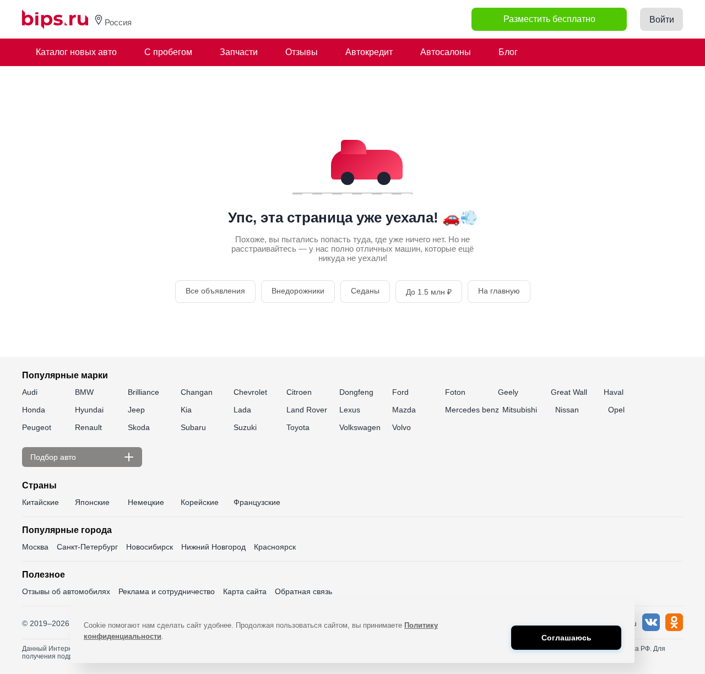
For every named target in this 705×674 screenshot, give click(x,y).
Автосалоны (445, 52)
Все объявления (215, 290)
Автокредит (369, 52)
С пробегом (168, 52)
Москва (35, 546)
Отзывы (301, 52)
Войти (661, 19)
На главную (499, 290)
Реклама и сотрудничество (166, 591)
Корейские (200, 502)
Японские (92, 502)
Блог (508, 52)
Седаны (365, 290)
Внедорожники (298, 290)
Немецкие (146, 502)
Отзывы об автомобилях (66, 591)
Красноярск (275, 546)
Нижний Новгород (213, 546)
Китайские (40, 502)
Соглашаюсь (566, 637)
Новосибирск (149, 546)
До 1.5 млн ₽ (429, 291)
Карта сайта (245, 591)
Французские (257, 502)
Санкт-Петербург (87, 546)
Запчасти (239, 52)
